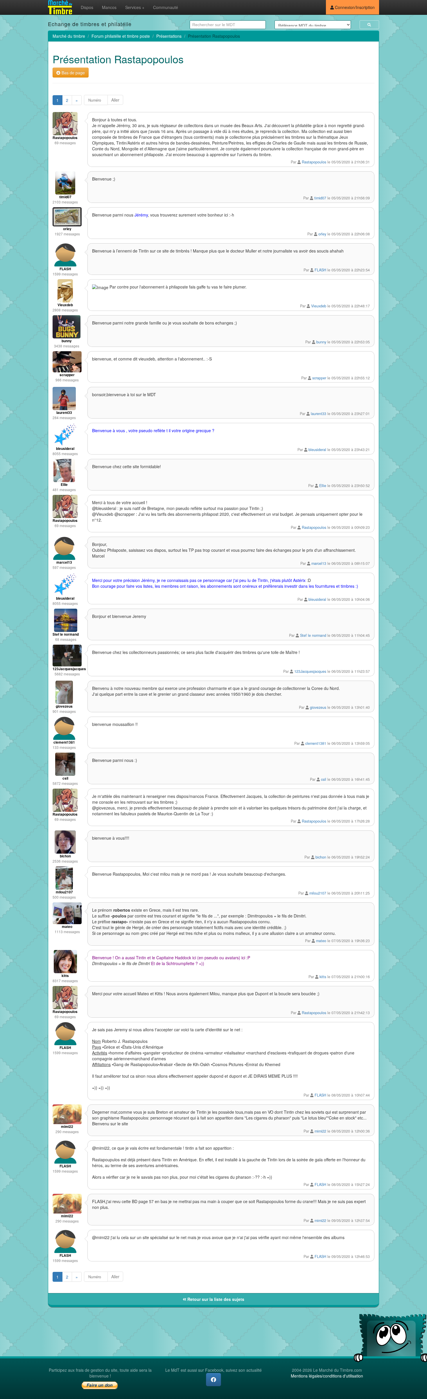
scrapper (319, 378)
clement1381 (315, 743)
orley (322, 234)
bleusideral (317, 449)
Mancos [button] (109, 7)
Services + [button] (134, 7)
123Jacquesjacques (310, 671)
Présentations (169, 36)
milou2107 (317, 893)
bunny (321, 342)
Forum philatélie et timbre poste (121, 36)
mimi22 (320, 1131)
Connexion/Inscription (354, 7)
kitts (323, 976)
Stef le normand (313, 635)
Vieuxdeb (318, 306)
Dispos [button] (87, 7)
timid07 (320, 198)
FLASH (320, 270)
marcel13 (318, 563)
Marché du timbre (69, 36)
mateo (321, 940)
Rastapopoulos (314, 162)
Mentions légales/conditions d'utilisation (327, 1376)
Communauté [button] (165, 7)
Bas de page (72, 72)
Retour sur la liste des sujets (215, 1299)
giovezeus (318, 707)
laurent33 (318, 413)
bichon (320, 857)
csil (323, 779)
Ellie (322, 485)
